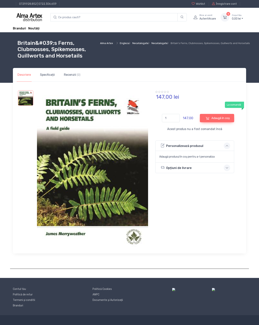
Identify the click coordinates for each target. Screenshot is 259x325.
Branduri (19, 28)
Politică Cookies (102, 289)
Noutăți (33, 28)
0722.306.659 (47, 4)
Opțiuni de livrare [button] (179, 168)
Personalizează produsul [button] (184, 146)
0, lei (237, 17)
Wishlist (200, 4)
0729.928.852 (28, 4)
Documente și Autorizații (108, 300)
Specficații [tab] (47, 75)
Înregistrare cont (226, 4)
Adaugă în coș (220, 118)
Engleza (124, 43)
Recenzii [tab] (72, 75)
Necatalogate (140, 43)
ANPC (96, 294)
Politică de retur (23, 294)
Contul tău (19, 289)
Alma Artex (106, 43)
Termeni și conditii (24, 300)
